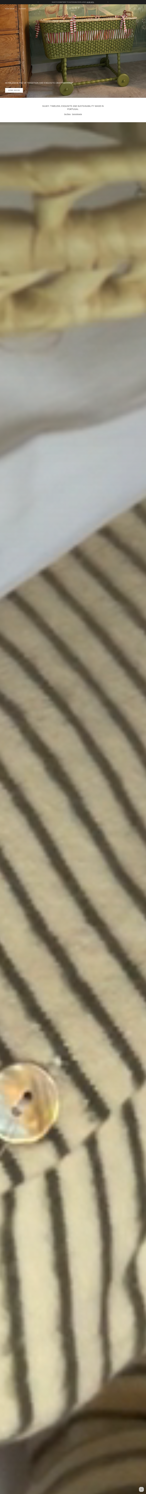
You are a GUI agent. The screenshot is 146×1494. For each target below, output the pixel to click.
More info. (97, 3)
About (32, 9)
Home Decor (10, 9)
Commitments (77, 114)
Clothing (22, 9)
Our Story (67, 114)
